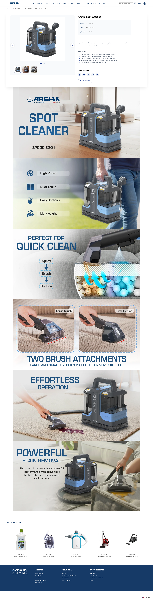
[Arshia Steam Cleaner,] (76, 539)
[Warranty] (144, 3)
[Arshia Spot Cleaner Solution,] (20, 539)
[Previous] (140, 12)
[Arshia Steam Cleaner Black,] (132, 539)
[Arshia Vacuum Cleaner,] (48, 539)
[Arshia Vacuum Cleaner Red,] (104, 539)
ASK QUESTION (86, 80)
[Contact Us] (139, 3)
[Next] (143, 12)
